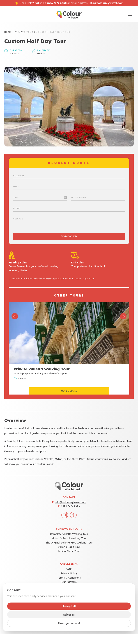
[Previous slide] (15, 316)
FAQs (69, 569)
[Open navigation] (130, 14)
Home (8, 32)
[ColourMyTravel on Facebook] (73, 515)
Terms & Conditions (69, 577)
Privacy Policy (69, 573)
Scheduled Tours (69, 528)
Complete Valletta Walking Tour (69, 534)
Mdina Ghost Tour (69, 551)
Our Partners (69, 582)
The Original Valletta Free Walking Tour (69, 542)
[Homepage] (69, 14)
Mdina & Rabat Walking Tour (69, 538)
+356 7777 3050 (70, 505)
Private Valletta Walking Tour (42, 369)
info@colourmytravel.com (106, 3)
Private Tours (25, 32)
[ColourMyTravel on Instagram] (64, 515)
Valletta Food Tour (69, 547)
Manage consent (69, 623)
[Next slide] (123, 316)
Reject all (69, 614)
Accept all (69, 606)
